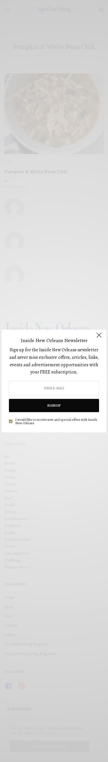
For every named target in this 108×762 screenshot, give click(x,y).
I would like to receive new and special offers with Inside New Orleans (56, 421)
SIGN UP (54, 405)
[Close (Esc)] (99, 337)
